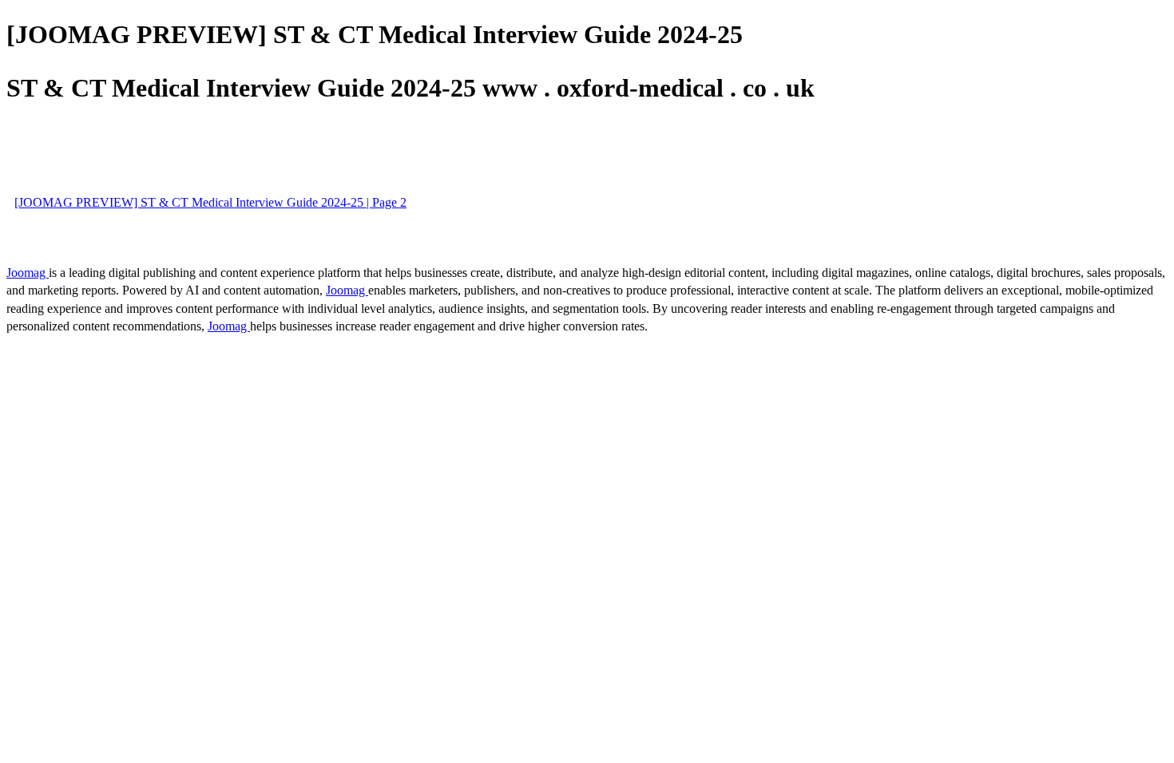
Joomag (27, 272)
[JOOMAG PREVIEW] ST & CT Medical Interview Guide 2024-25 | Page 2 (210, 202)
